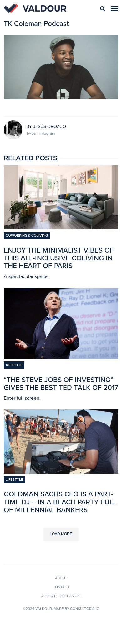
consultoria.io (84, 609)
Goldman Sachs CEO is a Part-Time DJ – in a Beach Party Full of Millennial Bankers (60, 502)
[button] (114, 9)
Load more (61, 534)
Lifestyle (14, 479)
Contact (61, 587)
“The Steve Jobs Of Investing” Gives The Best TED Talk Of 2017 (61, 384)
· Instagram (46, 133)
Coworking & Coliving (27, 235)
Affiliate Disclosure (61, 596)
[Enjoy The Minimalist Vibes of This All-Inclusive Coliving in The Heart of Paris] (61, 227)
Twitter (32, 133)
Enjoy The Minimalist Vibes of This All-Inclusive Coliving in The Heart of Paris (59, 258)
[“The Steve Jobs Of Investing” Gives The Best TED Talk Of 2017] (61, 357)
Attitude (14, 365)
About (61, 578)
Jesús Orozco (49, 126)
